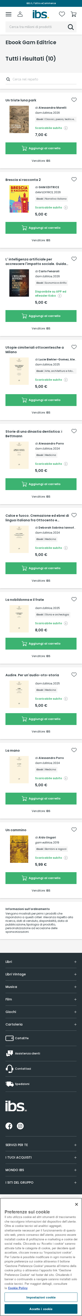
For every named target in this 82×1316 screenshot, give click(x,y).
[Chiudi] (77, 1204)
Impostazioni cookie (41, 1297)
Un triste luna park (20, 100)
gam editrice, (43, 842)
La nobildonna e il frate (24, 599)
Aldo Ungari (47, 837)
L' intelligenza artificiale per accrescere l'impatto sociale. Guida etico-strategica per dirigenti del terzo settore (35, 261)
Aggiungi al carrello (44, 148)
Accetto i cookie (40, 1309)
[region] (41, 1257)
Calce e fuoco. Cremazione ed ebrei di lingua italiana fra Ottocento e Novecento (37, 517)
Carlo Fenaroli (48, 271)
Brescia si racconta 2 (23, 179)
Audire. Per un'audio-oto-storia (32, 675)
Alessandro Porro (51, 443)
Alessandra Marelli (52, 108)
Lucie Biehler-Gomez (53, 359)
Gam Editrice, (43, 113)
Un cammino (15, 830)
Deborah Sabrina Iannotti (57, 527)
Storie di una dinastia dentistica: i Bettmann (33, 433)
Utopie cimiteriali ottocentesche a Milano (34, 349)
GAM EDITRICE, (44, 192)
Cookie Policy (18, 1288)
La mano (12, 750)
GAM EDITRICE (48, 187)
